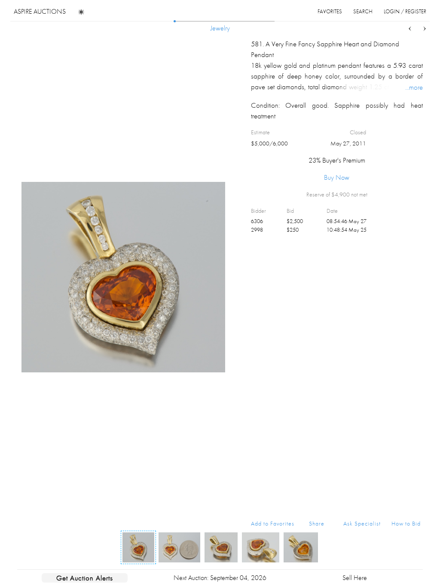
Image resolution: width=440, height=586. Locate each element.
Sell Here (354, 577)
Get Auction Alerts (84, 578)
